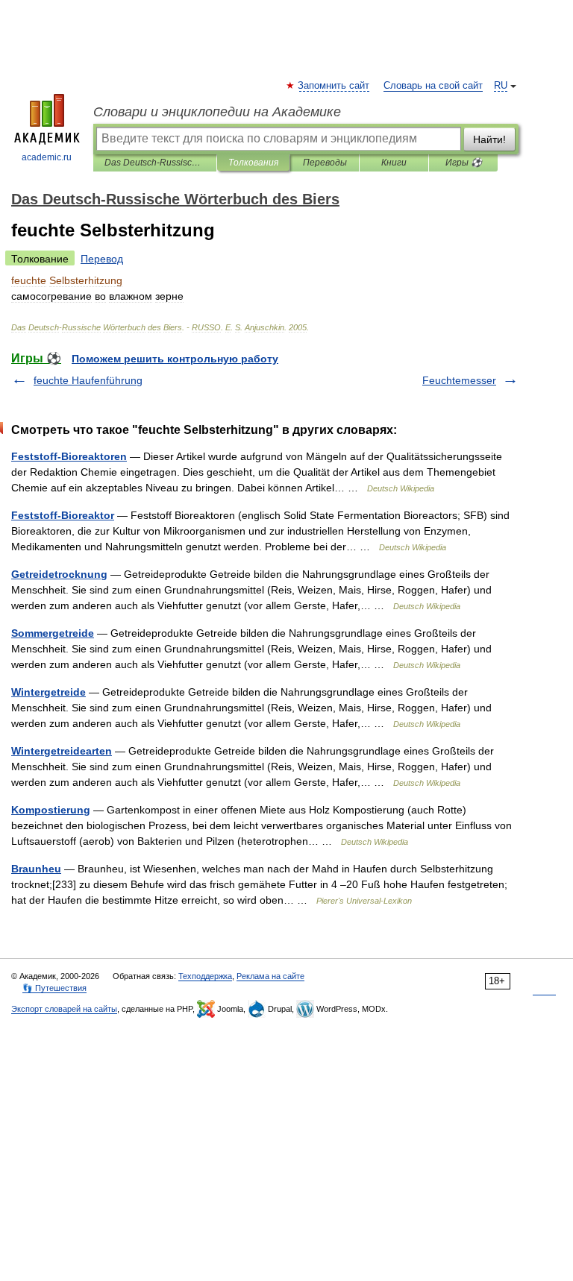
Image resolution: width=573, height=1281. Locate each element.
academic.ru (47, 157)
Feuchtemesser (459, 380)
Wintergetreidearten (61, 751)
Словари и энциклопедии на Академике (217, 111)
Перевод (102, 259)
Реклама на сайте (270, 976)
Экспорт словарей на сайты (64, 1008)
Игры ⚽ (463, 162)
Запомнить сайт (334, 86)
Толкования (253, 162)
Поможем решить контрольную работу (175, 359)
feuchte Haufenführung (88, 380)
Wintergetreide (48, 692)
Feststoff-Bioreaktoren (69, 456)
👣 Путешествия (54, 987)
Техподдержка (205, 976)
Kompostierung (50, 810)
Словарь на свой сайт (433, 86)
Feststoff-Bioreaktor (62, 515)
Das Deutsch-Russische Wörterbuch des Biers (154, 162)
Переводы (325, 162)
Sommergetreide (52, 633)
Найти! (489, 139)
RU (500, 86)
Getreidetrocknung (59, 574)
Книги (394, 162)
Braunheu (36, 869)
